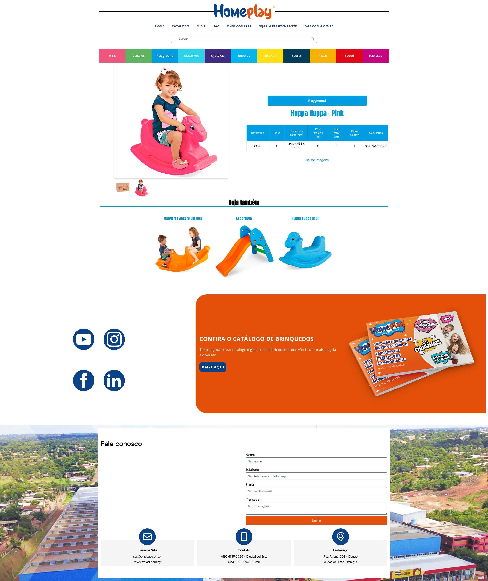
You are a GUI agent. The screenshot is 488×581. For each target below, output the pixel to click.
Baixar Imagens (317, 160)
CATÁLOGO (180, 26)
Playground (165, 56)
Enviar (316, 520)
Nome (250, 455)
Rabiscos (375, 56)
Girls (112, 56)
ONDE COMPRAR (239, 26)
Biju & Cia (218, 56)
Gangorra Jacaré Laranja (183, 218)
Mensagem (254, 499)
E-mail (250, 484)
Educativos (191, 56)
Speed (349, 56)
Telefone (252, 470)
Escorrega (244, 218)
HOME (159, 26)
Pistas (323, 56)
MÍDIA (201, 26)
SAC (216, 26)
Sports (297, 56)
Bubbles (244, 56)
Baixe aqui (213, 367)
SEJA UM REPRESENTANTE (278, 26)
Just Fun (270, 56)
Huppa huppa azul (305, 218)
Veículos (138, 56)
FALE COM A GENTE (318, 26)
